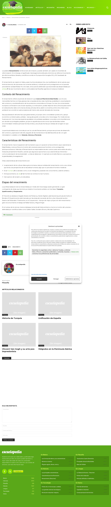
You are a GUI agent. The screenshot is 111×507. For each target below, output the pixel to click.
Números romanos (47, 461)
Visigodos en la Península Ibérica (55, 349)
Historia (5, 315)
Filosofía (5, 283)
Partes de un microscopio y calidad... (51, 486)
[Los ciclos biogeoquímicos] (81, 70)
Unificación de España (49, 318)
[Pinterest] (39, 30)
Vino (89, 38)
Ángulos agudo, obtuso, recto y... (50, 464)
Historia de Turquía (12, 318)
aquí (22, 464)
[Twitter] (34, 30)
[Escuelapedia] (4, 24)
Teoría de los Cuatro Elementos (85, 458)
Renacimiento (16, 247)
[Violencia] (81, 30)
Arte (9, 247)
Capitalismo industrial (82, 489)
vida (19, 174)
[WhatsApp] (44, 30)
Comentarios (9, 214)
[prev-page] (77, 77)
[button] (79, 226)
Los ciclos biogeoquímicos (97, 68)
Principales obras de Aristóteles (85, 461)
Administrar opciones (72, 279)
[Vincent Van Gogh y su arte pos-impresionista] (19, 334)
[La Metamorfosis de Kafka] (81, 60)
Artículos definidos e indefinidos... (86, 478)
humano (10, 170)
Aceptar (39, 279)
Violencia (90, 28)
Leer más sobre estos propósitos (39, 274)
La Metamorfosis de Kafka (97, 58)
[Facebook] (29, 30)
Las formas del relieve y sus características (53, 458)
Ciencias (91, 71)
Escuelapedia (12, 24)
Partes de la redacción (83, 475)
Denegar (56, 279)
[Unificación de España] (55, 304)
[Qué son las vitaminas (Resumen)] (81, 50)
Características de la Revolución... (51, 475)
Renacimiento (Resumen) (49, 478)
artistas (4, 89)
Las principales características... (50, 472)
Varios (90, 30)
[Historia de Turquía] (19, 304)
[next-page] (80, 77)
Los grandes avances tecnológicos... (51, 489)
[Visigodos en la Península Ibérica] (55, 334)
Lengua (90, 60)
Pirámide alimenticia (82, 486)
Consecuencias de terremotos (85, 492)
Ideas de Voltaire (81, 464)
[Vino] (81, 40)
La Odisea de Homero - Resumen (86, 472)
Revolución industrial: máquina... (50, 492)
